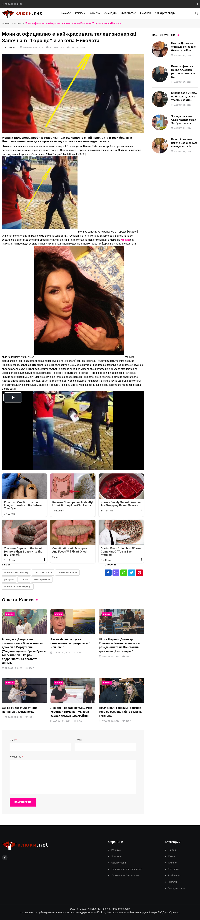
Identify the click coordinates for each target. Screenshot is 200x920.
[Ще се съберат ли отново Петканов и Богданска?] (24, 690)
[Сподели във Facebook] (108, 572)
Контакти (116, 856)
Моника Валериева (67, 572)
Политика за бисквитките (125, 875)
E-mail (78, 740)
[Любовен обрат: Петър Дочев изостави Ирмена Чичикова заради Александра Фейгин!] (72, 690)
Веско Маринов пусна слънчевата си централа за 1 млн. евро (70, 643)
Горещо (24, 579)
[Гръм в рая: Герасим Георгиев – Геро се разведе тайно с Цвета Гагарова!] (121, 690)
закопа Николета (43, 572)
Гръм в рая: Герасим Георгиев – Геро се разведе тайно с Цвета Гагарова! (121, 711)
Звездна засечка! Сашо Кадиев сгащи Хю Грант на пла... (183, 120)
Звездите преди (165, 13)
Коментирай (22, 802)
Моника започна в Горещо (17, 586)
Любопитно (128, 13)
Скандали (110, 13)
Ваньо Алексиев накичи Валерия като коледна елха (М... (184, 143)
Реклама (116, 850)
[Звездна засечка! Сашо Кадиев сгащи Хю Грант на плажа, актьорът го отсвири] (160, 122)
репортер (9, 579)
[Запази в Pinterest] (139, 572)
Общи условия (119, 863)
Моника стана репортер (16, 572)
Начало (66, 13)
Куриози (95, 13)
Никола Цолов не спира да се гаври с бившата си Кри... (183, 47)
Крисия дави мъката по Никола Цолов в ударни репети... (184, 96)
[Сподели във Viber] (115, 572)
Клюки (79, 13)
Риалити (145, 13)
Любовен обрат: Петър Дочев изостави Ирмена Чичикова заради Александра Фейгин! (71, 711)
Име (13, 740)
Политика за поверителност (126, 869)
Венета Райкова (42, 579)
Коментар (16, 756)
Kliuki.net (11, 47)
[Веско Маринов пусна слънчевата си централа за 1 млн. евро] (72, 621)
